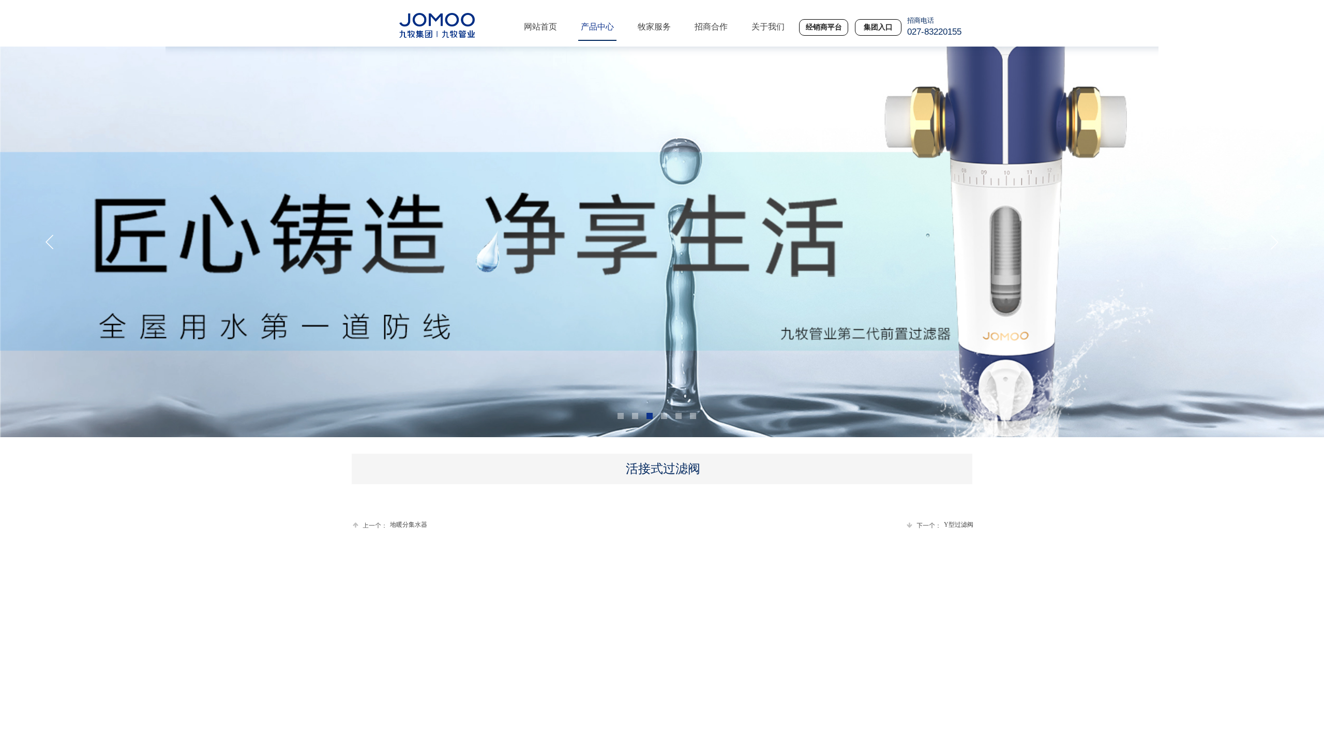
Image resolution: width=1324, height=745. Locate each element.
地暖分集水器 (395, 524)
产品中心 (597, 26)
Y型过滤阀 (944, 524)
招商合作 (711, 26)
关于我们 (768, 26)
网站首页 (540, 26)
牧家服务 (654, 26)
